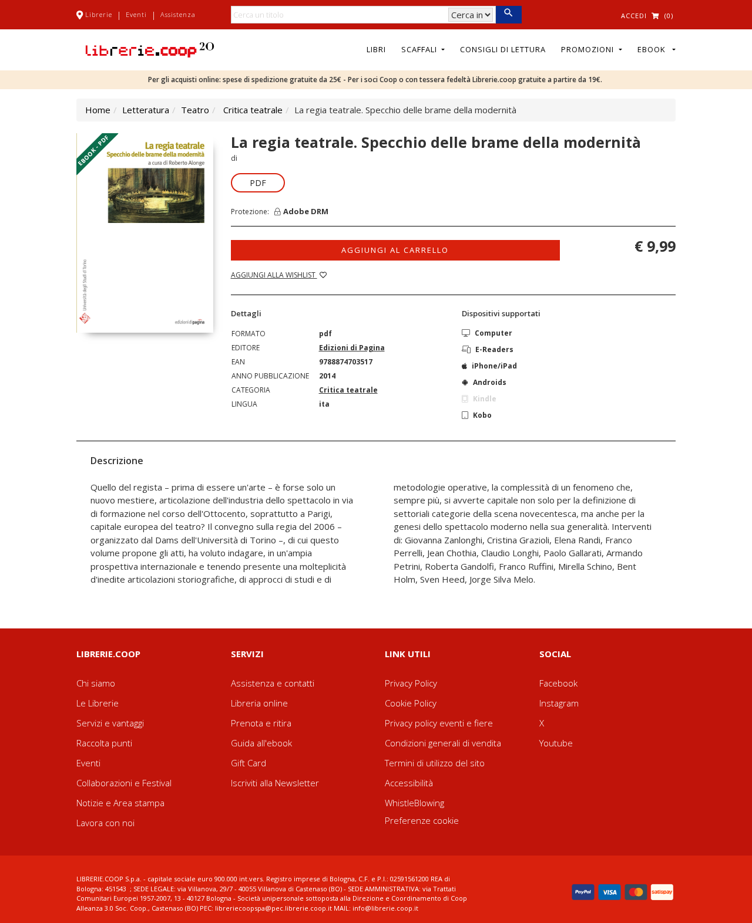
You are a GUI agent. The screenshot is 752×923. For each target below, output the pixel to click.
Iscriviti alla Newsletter (275, 783)
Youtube (556, 743)
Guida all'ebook (261, 743)
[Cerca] (508, 14)
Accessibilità (409, 783)
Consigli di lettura (503, 49)
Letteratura (145, 110)
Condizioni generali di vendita (443, 743)
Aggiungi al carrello (395, 250)
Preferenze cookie (422, 820)
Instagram (559, 703)
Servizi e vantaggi (110, 723)
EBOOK (653, 49)
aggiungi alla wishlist (274, 275)
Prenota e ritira (261, 723)
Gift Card (248, 763)
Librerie (98, 14)
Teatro (195, 110)
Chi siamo (95, 683)
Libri (376, 49)
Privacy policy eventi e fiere (439, 723)
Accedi (634, 15)
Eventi (136, 14)
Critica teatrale (253, 110)
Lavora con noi (105, 823)
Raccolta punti (104, 743)
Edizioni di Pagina (352, 348)
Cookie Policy (411, 703)
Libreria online (259, 703)
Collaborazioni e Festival (124, 783)
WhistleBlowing (414, 803)
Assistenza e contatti (272, 683)
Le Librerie (97, 703)
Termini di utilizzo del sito (435, 763)
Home (97, 110)
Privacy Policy (411, 683)
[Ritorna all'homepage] (149, 49)
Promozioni (588, 49)
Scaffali (420, 49)
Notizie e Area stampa (120, 803)
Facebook (558, 683)
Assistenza (178, 14)
